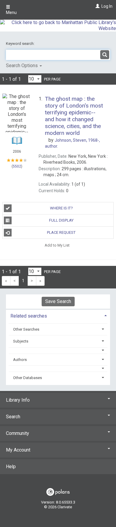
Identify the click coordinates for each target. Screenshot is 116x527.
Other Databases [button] (27, 377)
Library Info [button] (18, 400)
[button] (58, 350)
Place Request (61, 232)
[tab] (58, 315)
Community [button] (17, 433)
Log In (106, 6)
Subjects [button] (20, 341)
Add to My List (57, 245)
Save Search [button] (58, 301)
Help (11, 466)
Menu (11, 12)
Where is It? (61, 208)
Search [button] (13, 416)
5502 (17, 166)
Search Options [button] (22, 65)
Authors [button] (20, 359)
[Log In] (97, 6)
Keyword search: (20, 43)
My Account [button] (18, 450)
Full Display (61, 220)
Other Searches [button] (26, 329)
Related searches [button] (28, 316)
